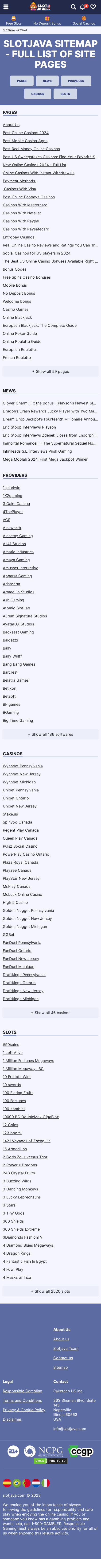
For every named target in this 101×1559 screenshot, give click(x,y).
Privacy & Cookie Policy (24, 1409)
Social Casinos (84, 23)
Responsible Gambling (22, 1391)
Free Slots (13, 23)
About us (61, 1339)
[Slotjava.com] (40, 7)
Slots (65, 94)
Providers (76, 81)
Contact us (63, 1357)
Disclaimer (12, 1419)
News (47, 81)
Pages (22, 81)
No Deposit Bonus (47, 23)
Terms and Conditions (22, 1400)
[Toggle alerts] (74, 7)
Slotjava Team (65, 1348)
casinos (37, 94)
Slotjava (9, 30)
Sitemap (60, 1367)
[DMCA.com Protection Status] (50, 1460)
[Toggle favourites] (93, 7)
